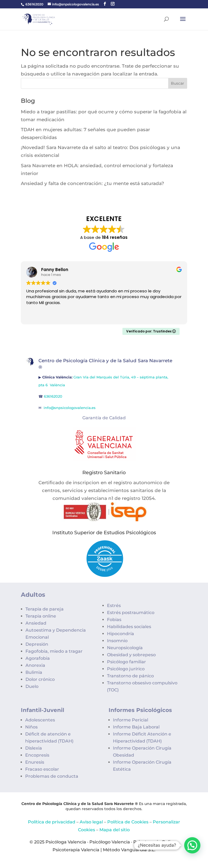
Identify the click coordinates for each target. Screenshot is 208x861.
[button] (192, 845)
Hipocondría (120, 633)
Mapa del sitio (114, 829)
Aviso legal (91, 821)
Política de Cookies (127, 821)
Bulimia (33, 672)
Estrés (114, 605)
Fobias (114, 619)
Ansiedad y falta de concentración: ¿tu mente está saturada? (92, 183)
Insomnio (117, 640)
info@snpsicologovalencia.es (70, 407)
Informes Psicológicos (140, 710)
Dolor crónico (40, 679)
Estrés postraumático (130, 612)
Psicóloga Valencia (66, 841)
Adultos (33, 594)
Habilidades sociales (129, 626)
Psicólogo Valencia (109, 841)
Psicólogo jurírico (126, 668)
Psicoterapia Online (154, 841)
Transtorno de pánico (130, 675)
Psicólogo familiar (126, 661)
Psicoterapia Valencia (76, 849)
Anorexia (35, 665)
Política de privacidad (51, 821)
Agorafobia (37, 658)
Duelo (31, 686)
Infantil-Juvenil (42, 710)
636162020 (34, 4)
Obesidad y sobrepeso (131, 654)
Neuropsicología (125, 647)
